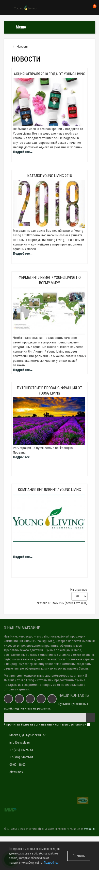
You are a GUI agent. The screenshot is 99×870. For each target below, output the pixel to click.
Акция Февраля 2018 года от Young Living (49, 74)
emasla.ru (89, 829)
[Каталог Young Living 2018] (49, 204)
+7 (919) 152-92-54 (21, 750)
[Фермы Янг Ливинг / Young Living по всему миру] (49, 311)
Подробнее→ (23, 152)
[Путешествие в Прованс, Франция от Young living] (49, 421)
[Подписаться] (90, 717)
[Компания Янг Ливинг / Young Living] (49, 517)
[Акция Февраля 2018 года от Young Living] (49, 102)
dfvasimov (16, 772)
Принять (79, 856)
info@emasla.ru (19, 742)
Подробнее (51, 862)
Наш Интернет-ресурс (18, 636)
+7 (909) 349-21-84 (21, 757)
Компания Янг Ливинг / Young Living (49, 489)
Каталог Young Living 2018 (49, 175)
